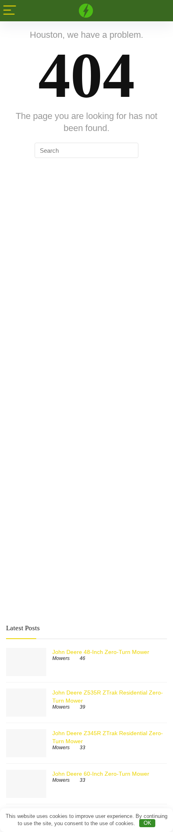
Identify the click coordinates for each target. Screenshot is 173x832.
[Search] (160, 10)
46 (82, 658)
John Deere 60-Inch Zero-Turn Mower (100, 774)
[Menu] (9, 10)
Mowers (61, 658)
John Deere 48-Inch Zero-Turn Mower (100, 652)
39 (82, 707)
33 (82, 747)
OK (147, 823)
